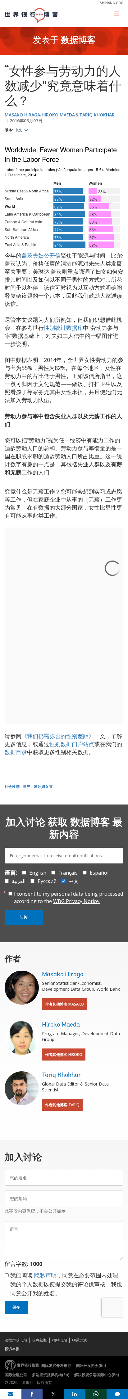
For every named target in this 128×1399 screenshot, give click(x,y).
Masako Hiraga (22, 114)
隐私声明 (45, 1275)
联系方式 (79, 1340)
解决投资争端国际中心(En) (96, 1374)
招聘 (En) (59, 1340)
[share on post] (53, 1394)
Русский (47, 881)
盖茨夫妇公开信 (41, 255)
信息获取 (39, 1340)
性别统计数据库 (63, 327)
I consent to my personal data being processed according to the (68, 897)
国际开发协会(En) (91, 1365)
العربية (18, 881)
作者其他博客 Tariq (62, 1104)
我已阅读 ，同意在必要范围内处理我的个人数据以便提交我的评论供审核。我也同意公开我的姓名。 (66, 1284)
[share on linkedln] (74, 1394)
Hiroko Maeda (58, 114)
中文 (19, 130)
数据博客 (78, 40)
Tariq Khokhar (97, 114)
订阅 (24, 917)
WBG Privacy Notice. (76, 901)
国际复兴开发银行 (56, 1365)
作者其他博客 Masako (64, 1004)
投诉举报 (12, 1348)
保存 (16, 1307)
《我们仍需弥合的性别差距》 (57, 736)
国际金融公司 (16, 1374)
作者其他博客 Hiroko (63, 1054)
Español (99, 872)
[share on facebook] (32, 1394)
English (37, 872)
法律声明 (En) (16, 1340)
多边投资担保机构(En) (50, 1374)
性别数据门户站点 (71, 744)
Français (68, 872)
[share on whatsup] (96, 1394)
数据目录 (16, 752)
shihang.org (111, 2)
